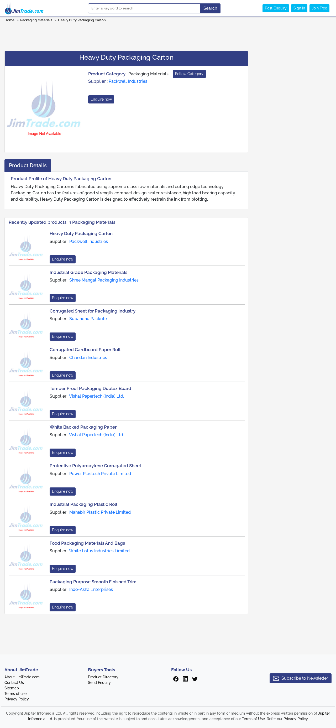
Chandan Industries (88, 357)
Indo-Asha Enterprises (91, 589)
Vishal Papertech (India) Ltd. (96, 396)
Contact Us (14, 682)
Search (210, 8)
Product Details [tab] (28, 165)
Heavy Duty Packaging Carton (82, 20)
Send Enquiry (99, 682)
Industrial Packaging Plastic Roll (83, 504)
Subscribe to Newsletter (304, 678)
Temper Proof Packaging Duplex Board (90, 388)
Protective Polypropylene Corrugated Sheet (95, 465)
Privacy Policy (16, 699)
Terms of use (15, 693)
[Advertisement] (168, 35)
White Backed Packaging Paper (83, 427)
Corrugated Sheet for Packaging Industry (92, 311)
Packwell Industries (128, 81)
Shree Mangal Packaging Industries (104, 280)
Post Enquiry (276, 8)
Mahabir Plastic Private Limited (100, 512)
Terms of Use (253, 719)
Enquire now (101, 99)
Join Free (319, 8)
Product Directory (103, 677)
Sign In (299, 8)
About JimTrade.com (22, 677)
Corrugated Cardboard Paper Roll (85, 349)
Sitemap (11, 688)
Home (9, 20)
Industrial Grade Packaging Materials (88, 272)
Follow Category (189, 74)
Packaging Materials (36, 20)
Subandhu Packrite (88, 318)
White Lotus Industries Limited (99, 550)
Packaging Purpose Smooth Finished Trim (93, 581)
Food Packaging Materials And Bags (87, 543)
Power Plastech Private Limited (100, 473)
